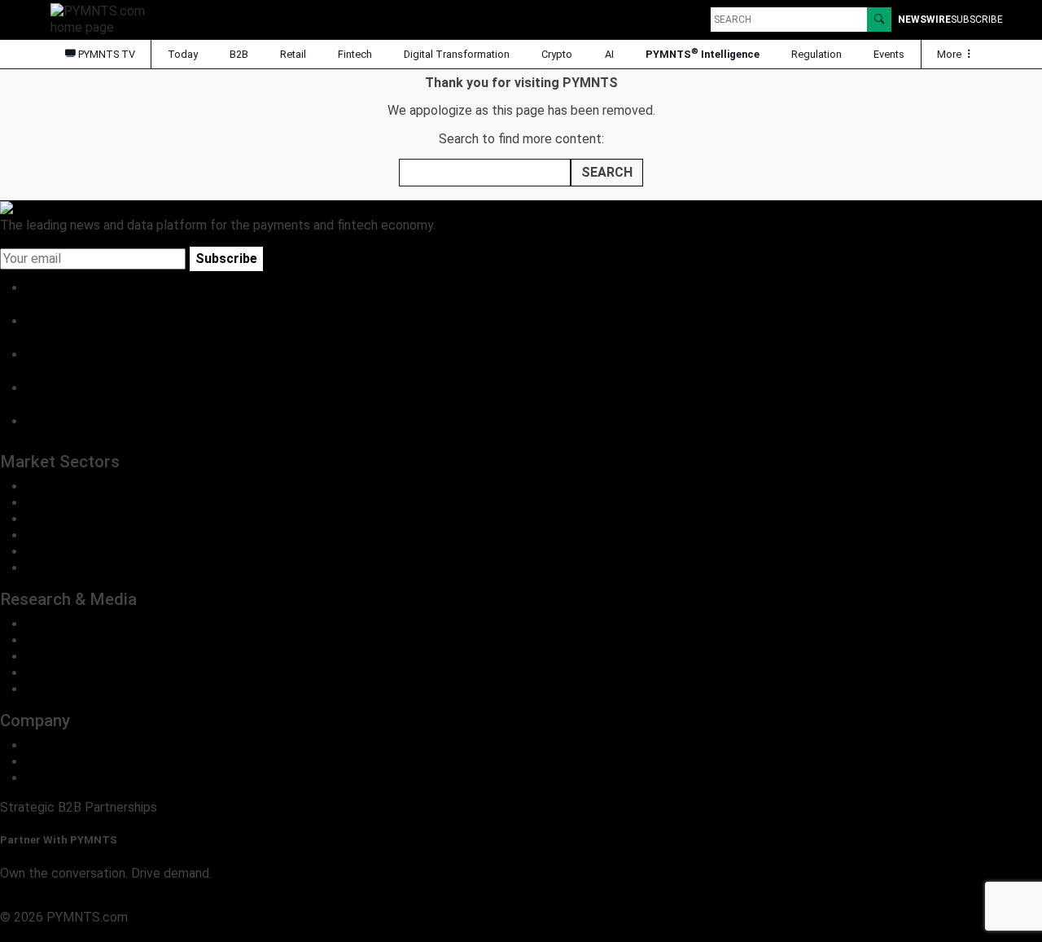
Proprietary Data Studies (97, 640)
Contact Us (58, 761)
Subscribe (226, 258)
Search (607, 172)
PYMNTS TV (105, 54)
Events (888, 54)
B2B (239, 54)
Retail (293, 54)
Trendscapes (63, 624)
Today (183, 54)
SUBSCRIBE (977, 19)
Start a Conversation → (67, 901)
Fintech (355, 54)
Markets (50, 656)
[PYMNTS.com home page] (103, 18)
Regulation (816, 54)
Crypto (556, 54)
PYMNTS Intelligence (703, 53)
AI (609, 54)
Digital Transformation (457, 54)
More (950, 54)
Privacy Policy (40, 933)
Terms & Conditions (140, 933)
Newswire (924, 19)
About (43, 745)
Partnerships (62, 778)
